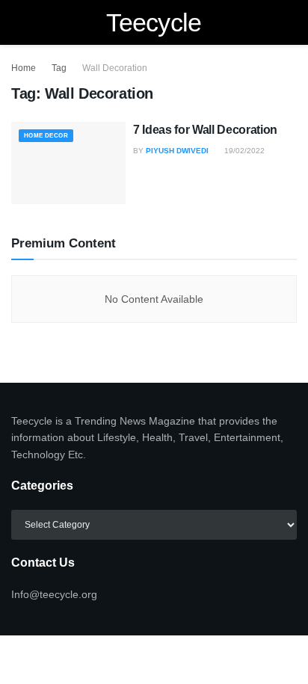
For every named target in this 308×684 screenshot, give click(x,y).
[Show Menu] (17, 22)
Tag (59, 68)
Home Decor (46, 135)
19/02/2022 (243, 151)
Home (23, 68)
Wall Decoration (114, 68)
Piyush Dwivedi (177, 151)
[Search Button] (290, 22)
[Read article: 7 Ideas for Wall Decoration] (68, 162)
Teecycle (154, 22)
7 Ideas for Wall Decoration (205, 129)
